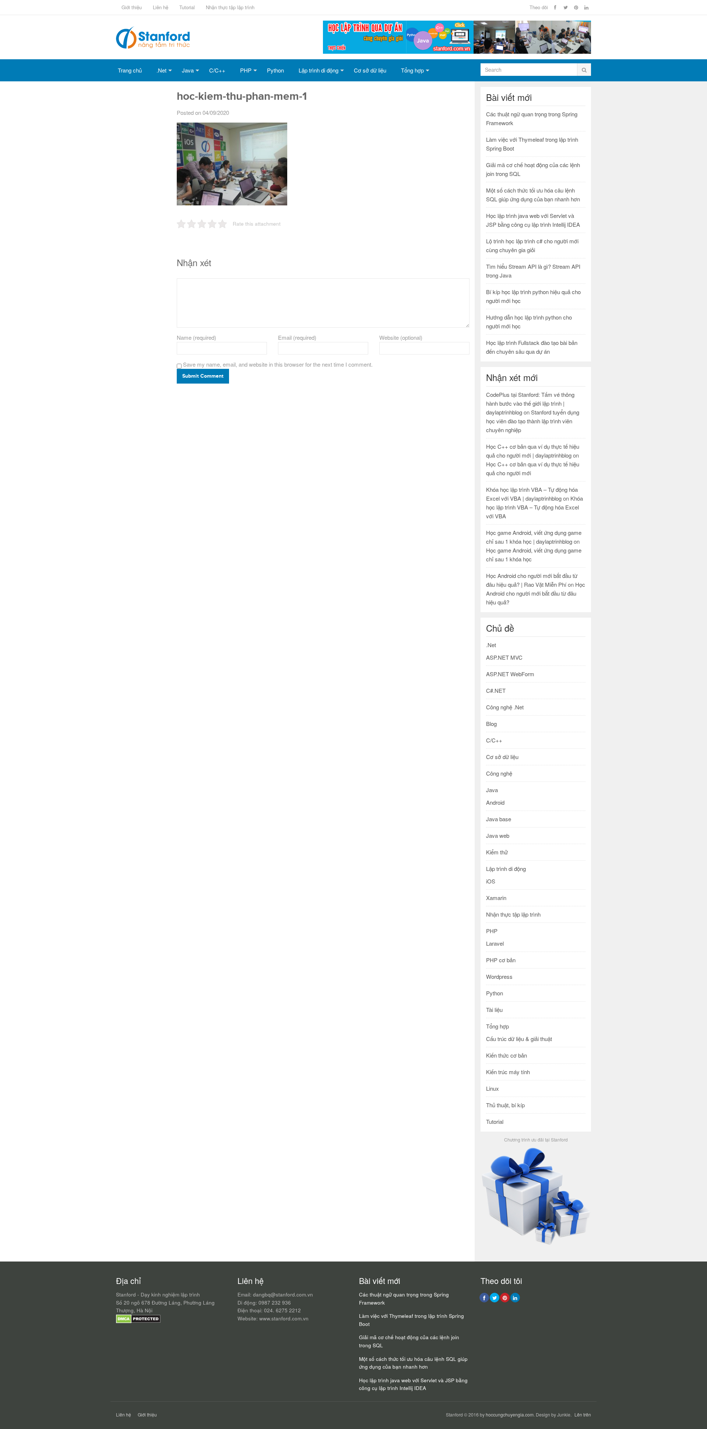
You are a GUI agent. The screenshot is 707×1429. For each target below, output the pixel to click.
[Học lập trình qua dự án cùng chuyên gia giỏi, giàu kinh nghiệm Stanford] (457, 51)
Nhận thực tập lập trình (230, 7)
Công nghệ (499, 773)
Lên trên (582, 1414)
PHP (246, 70)
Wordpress (499, 976)
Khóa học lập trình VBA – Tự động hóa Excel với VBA (534, 507)
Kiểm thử (497, 852)
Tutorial (187, 7)
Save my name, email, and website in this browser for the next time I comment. (278, 364)
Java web (497, 835)
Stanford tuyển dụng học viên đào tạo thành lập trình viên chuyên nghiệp (532, 421)
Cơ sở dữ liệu (370, 70)
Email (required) (297, 337)
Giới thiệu (132, 7)
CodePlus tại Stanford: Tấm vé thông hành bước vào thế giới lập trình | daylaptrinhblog (530, 403)
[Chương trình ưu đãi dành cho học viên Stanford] (536, 1244)
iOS (490, 881)
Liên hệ (160, 7)
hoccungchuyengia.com (510, 1414)
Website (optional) (400, 337)
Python (275, 70)
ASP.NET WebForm (510, 674)
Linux (492, 1088)
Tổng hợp (412, 70)
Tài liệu (494, 1009)
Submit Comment (203, 376)
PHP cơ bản (501, 960)
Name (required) (196, 337)
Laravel (495, 943)
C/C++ (217, 70)
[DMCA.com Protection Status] (138, 1321)
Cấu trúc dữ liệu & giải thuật (519, 1038)
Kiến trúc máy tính (508, 1072)
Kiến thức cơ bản (506, 1055)
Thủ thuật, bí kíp (505, 1105)
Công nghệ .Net (505, 707)
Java (188, 70)
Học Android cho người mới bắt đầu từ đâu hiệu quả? (535, 593)
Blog (491, 723)
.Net (161, 70)
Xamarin (496, 897)
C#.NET (496, 690)
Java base (498, 819)
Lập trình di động (318, 70)
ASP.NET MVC (504, 657)
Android (495, 802)
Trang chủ (130, 70)
